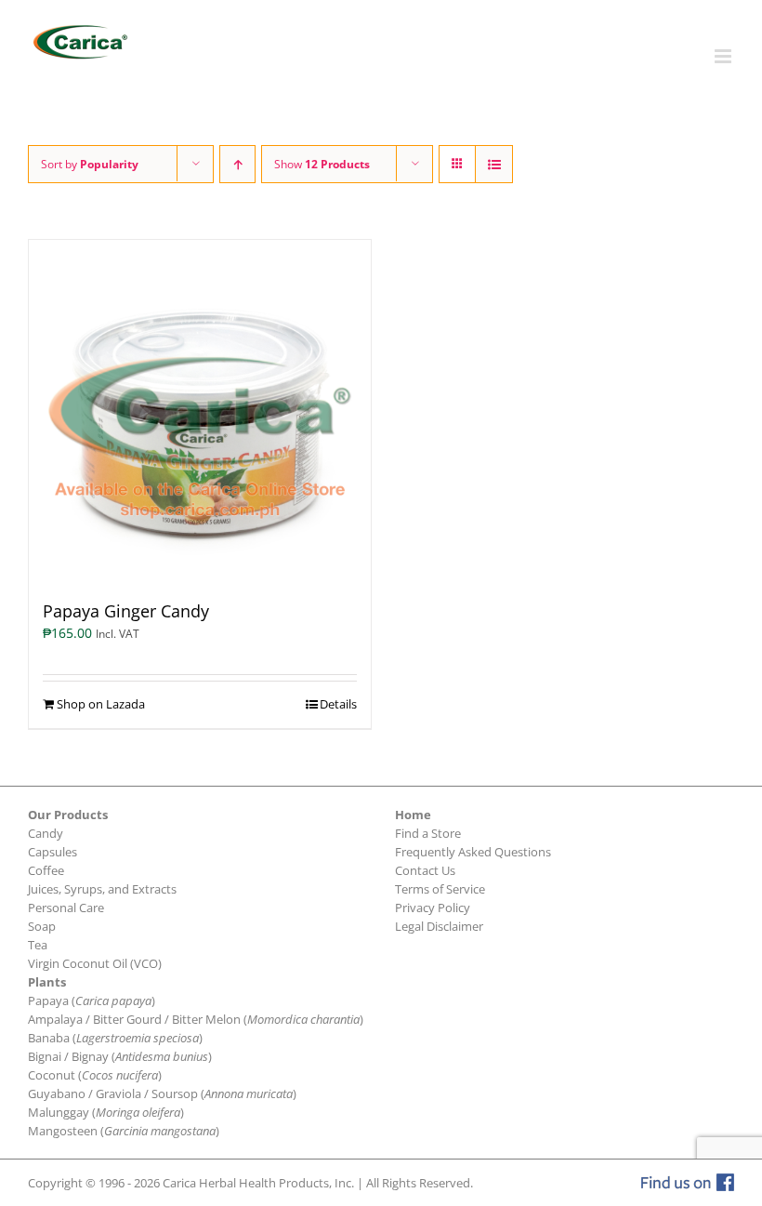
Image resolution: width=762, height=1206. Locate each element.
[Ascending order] (237, 164)
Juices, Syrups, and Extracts (102, 889)
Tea (37, 944)
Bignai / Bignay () (120, 1056)
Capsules (52, 851)
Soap (42, 926)
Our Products (68, 814)
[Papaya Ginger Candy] (200, 411)
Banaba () (115, 1037)
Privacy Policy (432, 907)
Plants (47, 982)
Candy (45, 833)
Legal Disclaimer (439, 926)
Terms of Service (440, 889)
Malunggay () (106, 1112)
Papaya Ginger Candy (126, 611)
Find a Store (428, 833)
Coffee (46, 870)
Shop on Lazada (101, 704)
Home (413, 814)
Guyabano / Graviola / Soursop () (162, 1093)
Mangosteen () (123, 1130)
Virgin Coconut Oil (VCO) (95, 963)
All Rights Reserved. (419, 1182)
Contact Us (425, 870)
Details (338, 704)
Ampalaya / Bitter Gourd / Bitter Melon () (195, 1019)
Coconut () (95, 1075)
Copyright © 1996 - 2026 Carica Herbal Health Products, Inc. (191, 1182)
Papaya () (91, 1000)
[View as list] (494, 164)
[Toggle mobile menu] (724, 56)
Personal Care (66, 907)
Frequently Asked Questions (473, 851)
